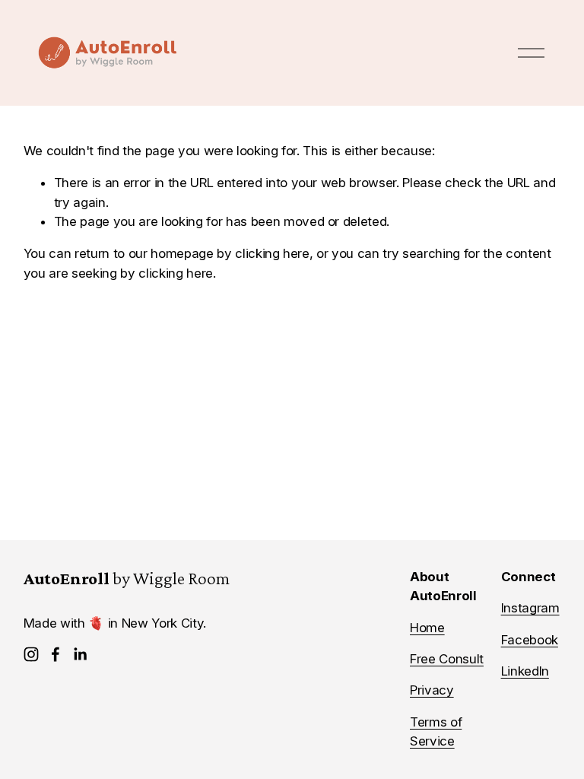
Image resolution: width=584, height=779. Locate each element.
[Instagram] (31, 654)
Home (427, 627)
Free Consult (447, 658)
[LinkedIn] (79, 654)
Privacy (432, 690)
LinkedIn (525, 671)
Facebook (529, 639)
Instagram (530, 607)
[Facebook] (55, 654)
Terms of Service (436, 731)
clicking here (272, 253)
